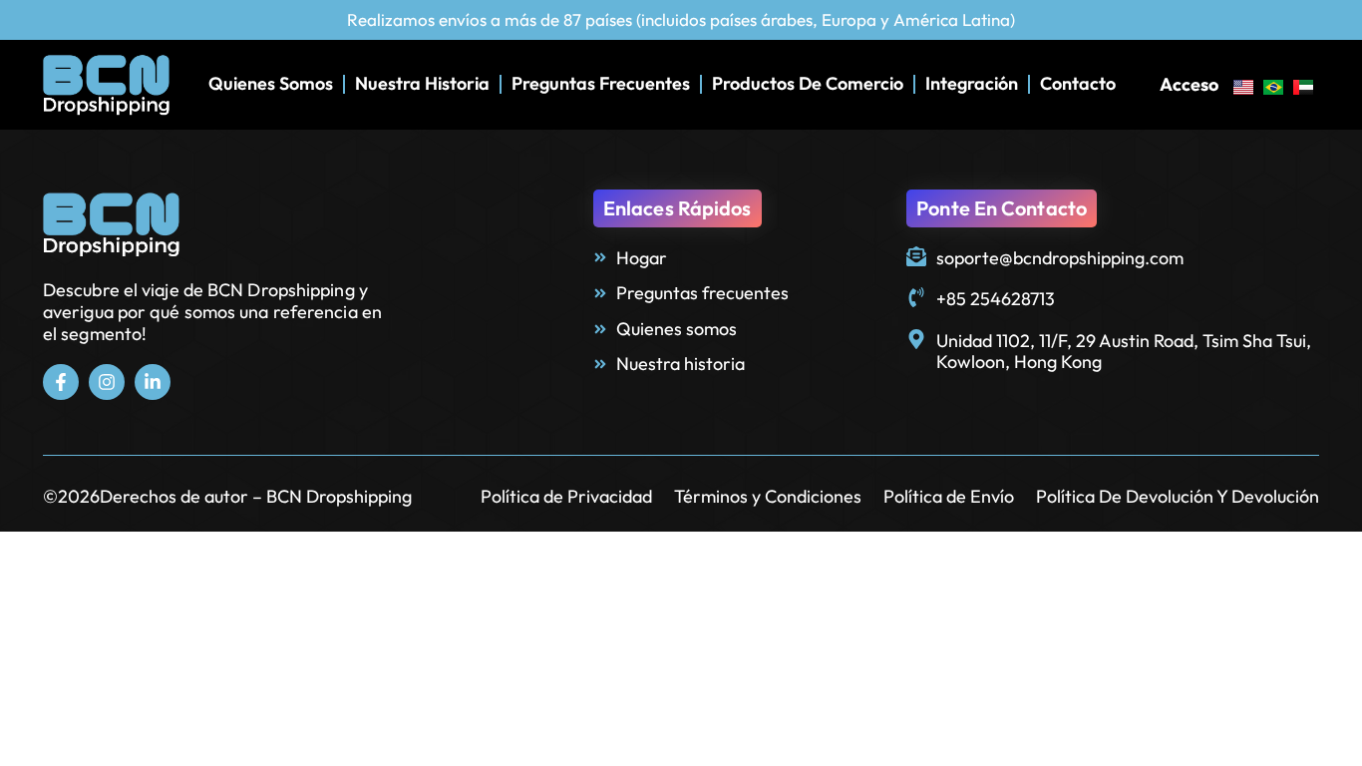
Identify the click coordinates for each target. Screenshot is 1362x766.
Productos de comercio (807, 83)
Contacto (1078, 83)
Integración (971, 83)
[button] (677, 208)
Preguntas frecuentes (600, 83)
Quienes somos (270, 83)
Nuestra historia (422, 83)
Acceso (1189, 84)
